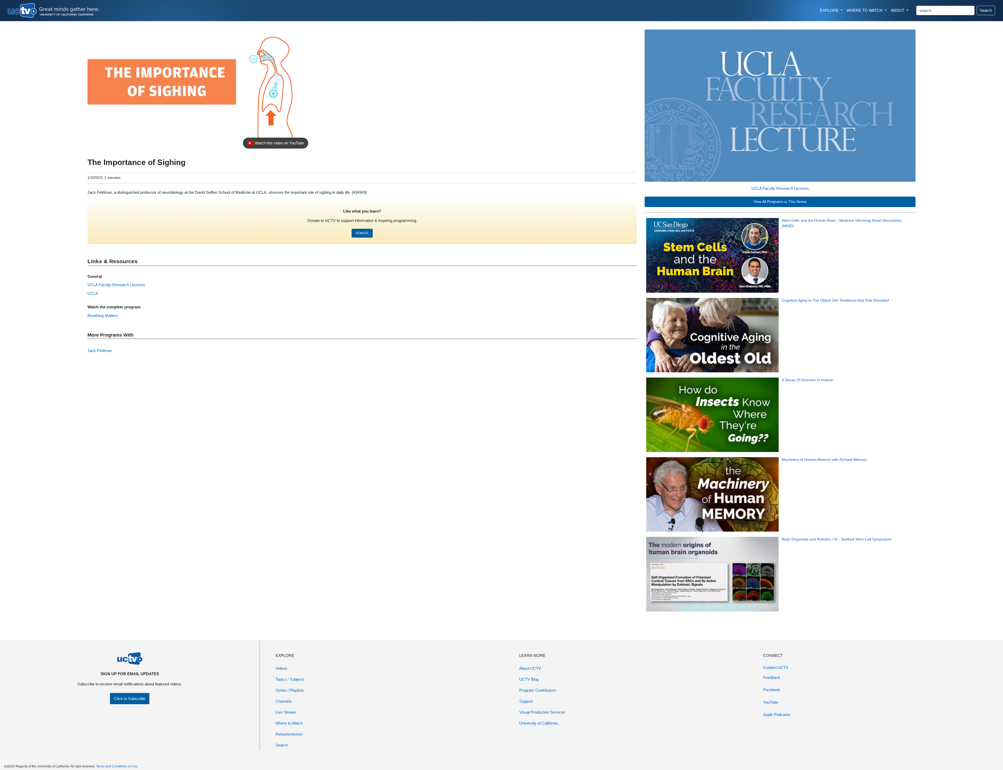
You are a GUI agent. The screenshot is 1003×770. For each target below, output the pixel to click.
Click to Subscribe (129, 698)
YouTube (770, 702)
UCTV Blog (529, 679)
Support (526, 701)
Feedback (771, 677)
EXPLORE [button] (829, 10)
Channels (284, 701)
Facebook (771, 689)
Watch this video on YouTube (275, 144)
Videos (281, 668)
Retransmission (289, 734)
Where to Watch (289, 723)
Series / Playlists (290, 690)
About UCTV (530, 668)
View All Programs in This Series (780, 202)
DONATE (362, 233)
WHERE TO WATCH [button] (865, 10)
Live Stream (286, 712)
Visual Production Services (542, 712)
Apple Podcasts (776, 714)
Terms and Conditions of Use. (117, 766)
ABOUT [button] (898, 10)
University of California (538, 723)
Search (986, 10)
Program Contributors (537, 690)
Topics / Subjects (290, 679)
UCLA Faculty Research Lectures (780, 188)
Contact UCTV (775, 667)
